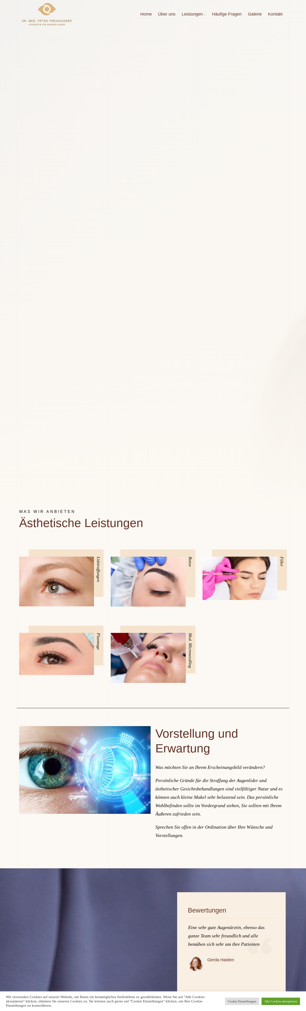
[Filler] (239, 578)
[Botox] (148, 582)
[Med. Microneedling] (148, 658)
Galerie (255, 14)
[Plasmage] (56, 654)
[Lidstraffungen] (56, 581)
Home (146, 14)
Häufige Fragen (227, 14)
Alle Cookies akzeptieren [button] (280, 1001)
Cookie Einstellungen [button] (242, 1001)
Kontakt (275, 14)
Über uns (166, 14)
